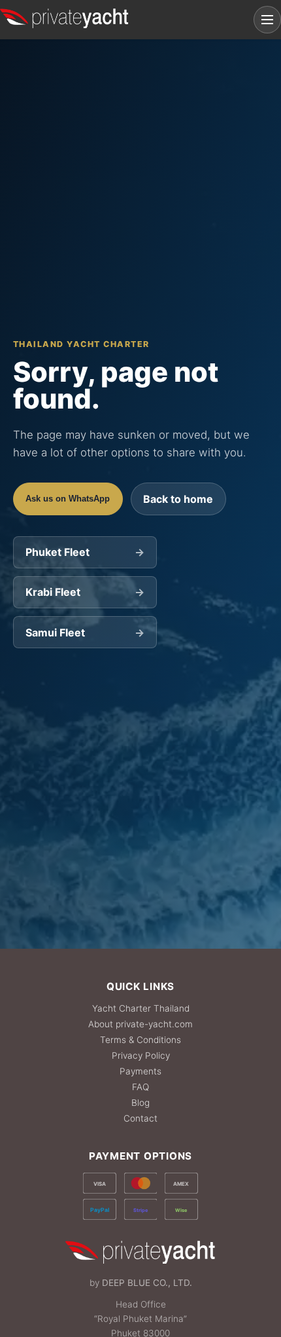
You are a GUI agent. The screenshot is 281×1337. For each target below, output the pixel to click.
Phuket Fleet (84, 552)
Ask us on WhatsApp (67, 499)
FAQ (140, 1087)
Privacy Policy (141, 1055)
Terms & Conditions (140, 1040)
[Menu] (267, 19)
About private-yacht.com (140, 1024)
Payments (140, 1071)
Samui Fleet (84, 632)
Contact (140, 1118)
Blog (140, 1102)
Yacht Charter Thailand (141, 1008)
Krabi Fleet (84, 591)
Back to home (178, 498)
